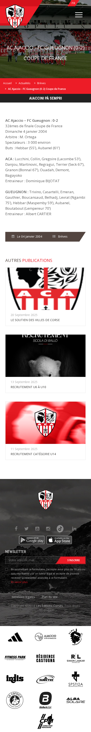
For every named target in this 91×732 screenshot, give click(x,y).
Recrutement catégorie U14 (33, 454)
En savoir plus (19, 582)
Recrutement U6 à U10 (28, 387)
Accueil (7, 83)
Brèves (41, 83)
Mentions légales (23, 597)
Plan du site (50, 597)
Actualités (24, 83)
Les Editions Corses (49, 606)
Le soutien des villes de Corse (35, 320)
